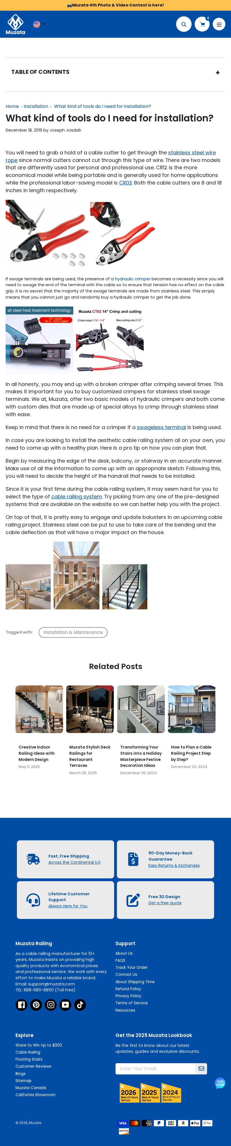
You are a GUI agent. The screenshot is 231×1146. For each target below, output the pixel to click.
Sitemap (23, 1080)
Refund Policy (128, 989)
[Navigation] (219, 24)
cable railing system (76, 496)
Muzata (35, 1123)
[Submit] (201, 1068)
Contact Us (126, 974)
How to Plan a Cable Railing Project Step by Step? (191, 753)
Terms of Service (131, 1003)
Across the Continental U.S (74, 862)
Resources (125, 1010)
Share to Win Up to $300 (38, 1045)
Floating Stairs (29, 1059)
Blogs (20, 1073)
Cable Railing (27, 1052)
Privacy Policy (128, 996)
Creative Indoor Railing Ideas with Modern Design (37, 753)
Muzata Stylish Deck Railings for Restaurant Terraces (89, 756)
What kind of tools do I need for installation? (102, 106)
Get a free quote (165, 903)
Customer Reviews (33, 1066)
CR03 (125, 182)
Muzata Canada (30, 1088)
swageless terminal (161, 427)
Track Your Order (131, 967)
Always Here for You (67, 906)
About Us (124, 953)
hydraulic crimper (132, 279)
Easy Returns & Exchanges (174, 865)
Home (12, 106)
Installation (36, 106)
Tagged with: (19, 632)
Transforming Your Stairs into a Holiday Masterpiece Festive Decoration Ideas (141, 756)
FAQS (120, 960)
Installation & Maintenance (73, 632)
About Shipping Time (135, 982)
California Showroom (35, 1095)
